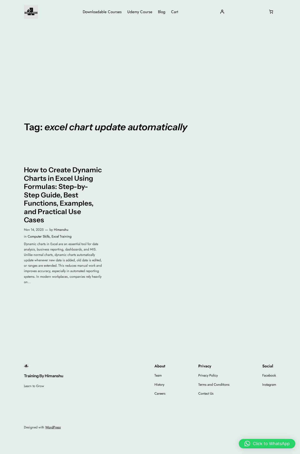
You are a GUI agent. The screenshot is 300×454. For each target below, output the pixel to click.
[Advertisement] (150, 61)
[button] (267, 443)
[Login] (222, 12)
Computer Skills (39, 236)
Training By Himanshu (43, 375)
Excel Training (61, 236)
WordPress (53, 427)
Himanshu (61, 229)
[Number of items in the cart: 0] (271, 12)
